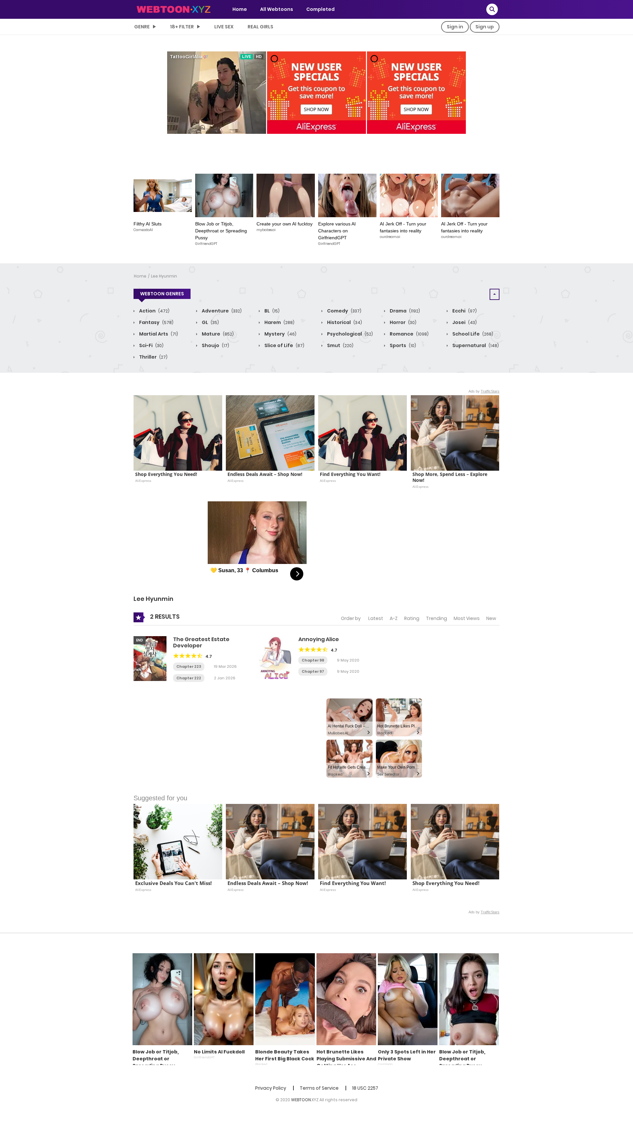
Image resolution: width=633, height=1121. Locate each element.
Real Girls (260, 26)
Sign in (455, 26)
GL (210, 322)
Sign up (484, 26)
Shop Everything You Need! (166, 474)
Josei (464, 322)
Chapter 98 (313, 660)
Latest (375, 618)
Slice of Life (283, 345)
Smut (339, 345)
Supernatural (475, 345)
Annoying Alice (318, 639)
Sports (402, 345)
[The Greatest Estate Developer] (150, 658)
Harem (278, 322)
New (491, 618)
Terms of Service (319, 1088)
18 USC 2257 (365, 1088)
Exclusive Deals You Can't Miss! (173, 883)
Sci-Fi (151, 345)
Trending (436, 618)
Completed (320, 9)
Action (153, 311)
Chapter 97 (313, 671)
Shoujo (215, 345)
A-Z (394, 618)
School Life (472, 334)
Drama (404, 311)
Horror (402, 322)
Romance (409, 334)
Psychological (349, 334)
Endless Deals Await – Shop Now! (264, 474)
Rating (411, 618)
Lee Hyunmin (164, 276)
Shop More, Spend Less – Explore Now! (450, 477)
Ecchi (464, 311)
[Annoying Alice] (275, 658)
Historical (344, 322)
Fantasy (155, 322)
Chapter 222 (188, 678)
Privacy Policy (270, 1088)
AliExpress (143, 480)
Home (239, 9)
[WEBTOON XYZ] (173, 9)
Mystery (279, 334)
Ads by (483, 391)
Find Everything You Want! (350, 474)
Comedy (343, 311)
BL (271, 311)
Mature (217, 334)
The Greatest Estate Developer (201, 642)
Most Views (467, 618)
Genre (142, 26)
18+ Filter (182, 26)
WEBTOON (301, 1100)
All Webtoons (276, 9)
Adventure (221, 311)
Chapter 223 (188, 666)
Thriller (152, 357)
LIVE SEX (223, 26)
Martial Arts (158, 334)
